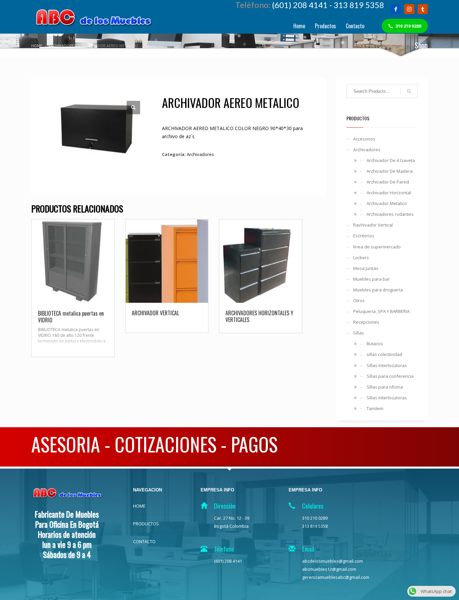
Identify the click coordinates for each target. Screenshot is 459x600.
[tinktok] (423, 9)
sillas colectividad (384, 354)
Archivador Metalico (387, 203)
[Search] (409, 91)
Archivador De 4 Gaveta (391, 160)
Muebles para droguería (378, 290)
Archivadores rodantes (390, 214)
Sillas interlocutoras (387, 365)
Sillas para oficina (385, 387)
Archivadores (200, 154)
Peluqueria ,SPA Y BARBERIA (381, 311)
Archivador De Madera (390, 171)
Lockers (361, 257)
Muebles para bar (371, 279)
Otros (359, 300)
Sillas (358, 333)
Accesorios (364, 139)
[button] (133, 107)
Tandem (375, 408)
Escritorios (363, 236)
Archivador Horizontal (389, 193)
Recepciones (366, 322)
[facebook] (396, 9)
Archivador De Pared (388, 182)
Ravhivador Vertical (373, 225)
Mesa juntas (365, 268)
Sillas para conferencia (390, 376)
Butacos (375, 344)
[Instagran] (409, 9)
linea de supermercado (377, 247)
